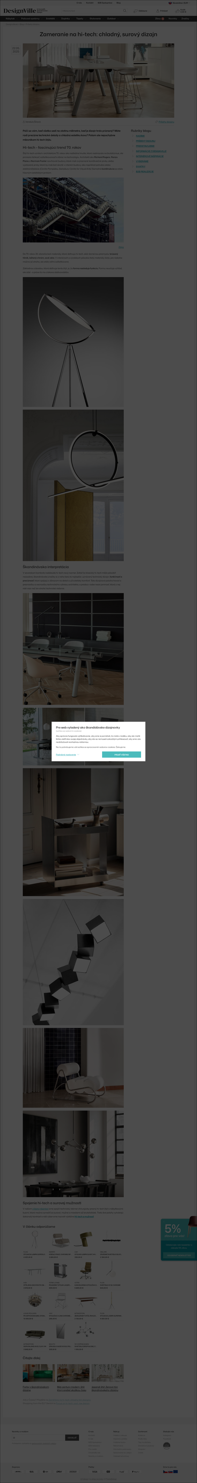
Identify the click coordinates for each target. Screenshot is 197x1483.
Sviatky (140, 166)
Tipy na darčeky (144, 1442)
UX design (84, 1479)
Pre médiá (92, 1449)
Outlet (140, 1452)
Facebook (167, 1439)
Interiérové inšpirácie (150, 156)
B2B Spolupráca (105, 2)
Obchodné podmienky (122, 1449)
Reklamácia (118, 1445)
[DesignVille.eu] (175, 1471)
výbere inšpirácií (40, 1208)
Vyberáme (142, 161)
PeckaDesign (111, 1479)
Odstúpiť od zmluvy (121, 1456)
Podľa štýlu (142, 1439)
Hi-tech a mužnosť (84, 1216)
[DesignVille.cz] (165, 1471)
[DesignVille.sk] (170, 1471)
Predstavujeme (145, 146)
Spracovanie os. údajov (122, 1452)
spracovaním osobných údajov (44, 1443)
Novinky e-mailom (20, 1431)
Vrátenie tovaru (119, 1442)
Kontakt (89, 2)
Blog (119, 2)
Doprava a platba (120, 1439)
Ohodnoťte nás (94, 1452)
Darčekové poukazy (146, 1445)
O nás (79, 2)
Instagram (167, 1435)
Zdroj (121, 247)
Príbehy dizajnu (166, 121)
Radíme (140, 135)
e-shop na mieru (96, 1479)
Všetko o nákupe (120, 1435)
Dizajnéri (141, 1449)
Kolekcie (141, 1435)
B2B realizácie (145, 171)
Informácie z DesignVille (151, 151)
